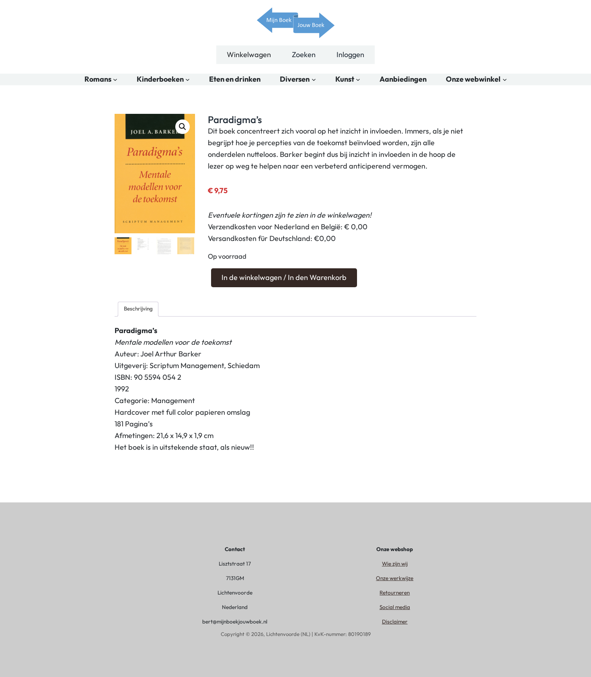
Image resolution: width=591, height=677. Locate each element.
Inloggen (350, 54)
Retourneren (395, 592)
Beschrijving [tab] (138, 308)
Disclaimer (395, 621)
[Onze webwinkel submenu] (505, 79)
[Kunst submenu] (358, 79)
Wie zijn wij (395, 563)
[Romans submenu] (115, 79)
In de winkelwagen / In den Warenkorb (284, 277)
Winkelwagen (249, 54)
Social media (395, 607)
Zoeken (304, 54)
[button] (182, 126)
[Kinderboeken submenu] (187, 79)
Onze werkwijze (394, 578)
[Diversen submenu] (314, 79)
